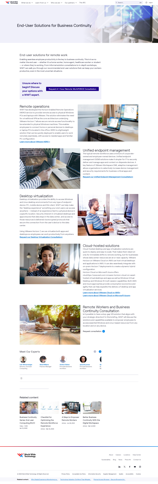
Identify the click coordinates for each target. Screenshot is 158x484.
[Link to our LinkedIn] (119, 467)
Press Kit (128, 460)
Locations (127, 455)
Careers (118, 455)
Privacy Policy (66, 474)
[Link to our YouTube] (135, 467)
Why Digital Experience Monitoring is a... (44, 479)
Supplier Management (109, 474)
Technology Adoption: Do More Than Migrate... (75, 479)
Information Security (94, 474)
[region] (60, 360)
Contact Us (137, 460)
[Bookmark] (36, 403)
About (111, 455)
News (120, 460)
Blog (114, 460)
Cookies (138, 474)
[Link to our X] (124, 467)
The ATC (82, 3)
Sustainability (106, 460)
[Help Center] (146, 2)
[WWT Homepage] (11, 2)
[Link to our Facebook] (130, 467)
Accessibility (129, 474)
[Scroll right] (100, 351)
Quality (121, 474)
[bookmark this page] (21, 378)
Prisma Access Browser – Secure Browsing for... (109, 479)
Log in (151, 2)
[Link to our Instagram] (140, 467)
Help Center (137, 455)
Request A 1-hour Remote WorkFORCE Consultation (72, 89)
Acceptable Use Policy (79, 474)
